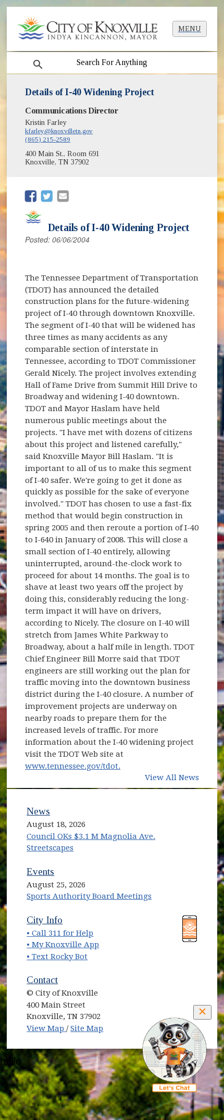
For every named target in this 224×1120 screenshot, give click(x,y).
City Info (45, 919)
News (38, 811)
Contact (42, 979)
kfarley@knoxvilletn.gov (59, 131)
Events (40, 871)
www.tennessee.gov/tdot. (72, 766)
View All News (172, 777)
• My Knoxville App (63, 944)
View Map (46, 1028)
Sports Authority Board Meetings (89, 896)
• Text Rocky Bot (57, 956)
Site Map (86, 1028)
